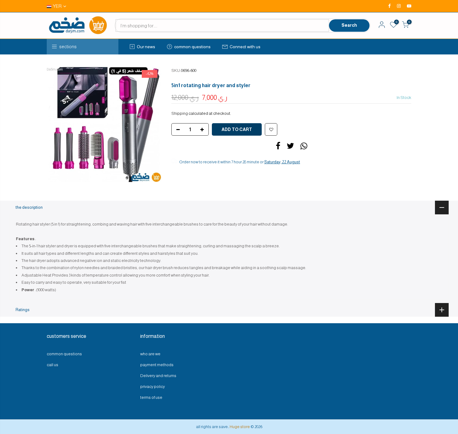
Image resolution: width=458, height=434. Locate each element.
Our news (146, 46)
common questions (192, 46)
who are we (150, 354)
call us (52, 364)
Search (349, 25)
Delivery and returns (158, 375)
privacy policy (152, 386)
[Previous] (57, 124)
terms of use (151, 397)
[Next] (151, 124)
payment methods (157, 364)
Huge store (240, 426)
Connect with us (245, 46)
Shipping (179, 113)
